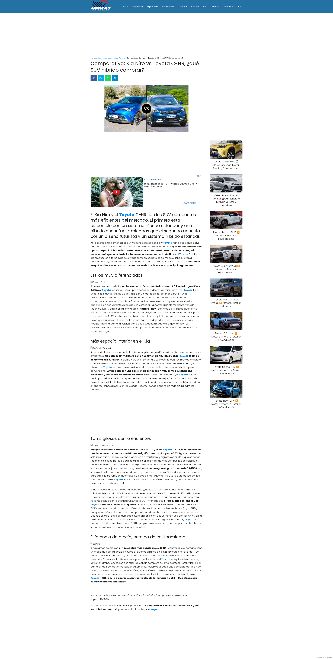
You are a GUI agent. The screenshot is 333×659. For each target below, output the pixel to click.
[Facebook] (94, 78)
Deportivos (228, 6)
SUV (205, 6)
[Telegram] (115, 78)
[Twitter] (101, 78)
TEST (240, 6)
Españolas (152, 6)
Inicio (125, 6)
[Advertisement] (166, 35)
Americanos (168, 6)
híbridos (195, 6)
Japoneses (137, 6)
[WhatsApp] (108, 78)
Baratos (215, 6)
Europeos (182, 6)
